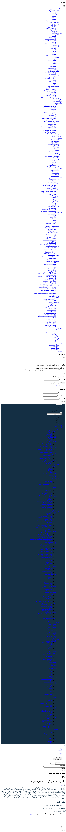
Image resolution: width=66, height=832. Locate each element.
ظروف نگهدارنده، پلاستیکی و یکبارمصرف (45, 293)
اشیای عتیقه (52, 74)
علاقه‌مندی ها (58, 426)
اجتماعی (60, 328)
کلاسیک (54, 160)
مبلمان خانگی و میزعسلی (49, 311)
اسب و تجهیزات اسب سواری (48, 96)
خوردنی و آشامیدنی (54, 296)
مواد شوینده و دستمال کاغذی (48, 256)
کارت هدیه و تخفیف (50, 39)
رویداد (57, 329)
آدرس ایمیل (61, 392)
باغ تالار (60, 343)
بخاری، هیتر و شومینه (50, 249)
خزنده (54, 61)
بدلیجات (54, 19)
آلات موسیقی (55, 75)
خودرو (57, 159)
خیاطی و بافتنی (55, 297)
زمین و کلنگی (52, 198)
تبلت (54, 116)
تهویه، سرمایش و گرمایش (52, 246)
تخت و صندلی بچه (51, 28)
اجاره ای (53, 162)
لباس (54, 13)
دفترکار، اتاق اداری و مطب (48, 191)
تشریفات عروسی (57, 101)
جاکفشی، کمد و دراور (50, 317)
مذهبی (54, 52)
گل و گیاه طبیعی (51, 243)
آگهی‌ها (60, 427)
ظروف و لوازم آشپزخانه (52, 285)
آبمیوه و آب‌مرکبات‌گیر (50, 279)
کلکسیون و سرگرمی (53, 71)
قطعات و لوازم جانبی (50, 112)
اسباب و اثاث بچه (51, 30)
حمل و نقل (56, 145)
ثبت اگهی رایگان (57, 759)
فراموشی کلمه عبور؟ (59, 385)
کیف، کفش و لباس (54, 10)
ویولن (54, 83)
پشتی (54, 224)
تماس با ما (59, 754)
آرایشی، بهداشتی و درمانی (52, 20)
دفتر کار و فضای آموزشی (49, 185)
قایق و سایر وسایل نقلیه (52, 167)
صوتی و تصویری (54, 122)
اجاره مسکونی (55, 202)
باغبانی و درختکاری (54, 151)
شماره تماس (61, 395)
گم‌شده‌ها (56, 338)
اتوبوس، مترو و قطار (50, 43)
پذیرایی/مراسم (55, 141)
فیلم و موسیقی (52, 124)
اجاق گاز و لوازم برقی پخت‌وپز (48, 284)
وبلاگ (60, 751)
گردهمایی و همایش (51, 332)
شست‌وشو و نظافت (53, 255)
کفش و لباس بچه (54, 22)
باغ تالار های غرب (54, 346)
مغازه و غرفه (52, 194)
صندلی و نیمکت (51, 310)
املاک (60, 177)
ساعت (54, 16)
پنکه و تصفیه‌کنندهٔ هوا (50, 253)
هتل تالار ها (56, 174)
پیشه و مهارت (55, 147)
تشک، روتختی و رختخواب (52, 226)
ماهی (54, 65)
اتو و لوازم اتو (52, 278)
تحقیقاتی (53, 337)
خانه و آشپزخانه (58, 212)
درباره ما (59, 753)
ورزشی (54, 42)
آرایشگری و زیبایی (54, 148)
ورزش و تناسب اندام (53, 86)
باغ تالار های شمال (54, 345)
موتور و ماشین (55, 139)
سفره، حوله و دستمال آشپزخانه (47, 287)
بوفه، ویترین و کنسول (50, 314)
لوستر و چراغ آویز (51, 322)
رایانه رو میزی (52, 110)
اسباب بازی (53, 25)
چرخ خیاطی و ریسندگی (49, 299)
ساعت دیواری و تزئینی (50, 237)
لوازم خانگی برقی (54, 265)
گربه (54, 58)
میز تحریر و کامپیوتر (50, 307)
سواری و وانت (52, 165)
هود (55, 267)
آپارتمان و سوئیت (51, 188)
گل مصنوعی (52, 241)
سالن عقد (59, 100)
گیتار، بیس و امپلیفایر (50, 84)
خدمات (60, 138)
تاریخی (54, 51)
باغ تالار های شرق (54, 348)
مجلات (54, 54)
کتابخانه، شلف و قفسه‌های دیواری (47, 316)
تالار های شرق (55, 170)
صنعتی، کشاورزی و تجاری (49, 192)
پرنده (54, 63)
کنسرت (54, 36)
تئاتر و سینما (52, 37)
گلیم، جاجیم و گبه (51, 223)
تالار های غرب (55, 171)
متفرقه (60, 351)
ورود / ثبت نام (58, 424)
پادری (54, 220)
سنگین (54, 163)
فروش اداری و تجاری (53, 206)
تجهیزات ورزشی (51, 93)
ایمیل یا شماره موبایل (59, 376)
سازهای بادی (52, 77)
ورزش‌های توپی (51, 87)
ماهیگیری (53, 92)
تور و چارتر (56, 45)
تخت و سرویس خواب (50, 319)
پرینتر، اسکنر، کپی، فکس (49, 107)
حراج (54, 331)
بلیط (58, 34)
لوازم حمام (53, 262)
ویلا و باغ (53, 186)
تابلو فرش (53, 217)
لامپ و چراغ (52, 326)
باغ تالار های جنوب (54, 349)
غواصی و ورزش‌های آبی (49, 90)
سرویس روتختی (51, 230)
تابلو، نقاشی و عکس (50, 238)
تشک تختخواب (52, 229)
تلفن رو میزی (55, 135)
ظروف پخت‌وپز (51, 294)
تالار (61, 168)
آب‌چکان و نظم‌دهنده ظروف (48, 288)
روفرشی (53, 218)
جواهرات (53, 17)
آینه (55, 235)
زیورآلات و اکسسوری (53, 14)
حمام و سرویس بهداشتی (52, 261)
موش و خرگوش (51, 60)
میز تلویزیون (52, 305)
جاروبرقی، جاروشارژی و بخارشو (47, 276)
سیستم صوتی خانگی (50, 128)
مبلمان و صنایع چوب (53, 302)
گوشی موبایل (52, 115)
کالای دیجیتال (58, 103)
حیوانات (57, 57)
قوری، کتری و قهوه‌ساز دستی (48, 290)
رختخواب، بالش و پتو (50, 227)
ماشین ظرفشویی (51, 275)
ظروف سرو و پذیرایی (50, 291)
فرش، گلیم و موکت (53, 214)
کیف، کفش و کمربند (50, 11)
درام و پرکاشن (52, 81)
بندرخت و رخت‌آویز (51, 259)
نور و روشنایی (55, 320)
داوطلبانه (56, 335)
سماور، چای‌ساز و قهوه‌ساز (48, 282)
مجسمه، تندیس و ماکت (49, 240)
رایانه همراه (53, 109)
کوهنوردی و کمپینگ (50, 89)
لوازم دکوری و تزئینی (53, 232)
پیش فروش (52, 180)
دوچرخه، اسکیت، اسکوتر (52, 55)
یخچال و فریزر (52, 270)
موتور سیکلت (55, 157)
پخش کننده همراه (51, 127)
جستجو (63, 768)
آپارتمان (54, 197)
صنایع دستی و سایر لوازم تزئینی (47, 244)
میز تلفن (53, 303)
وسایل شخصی (58, 8)
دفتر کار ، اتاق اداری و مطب (48, 209)
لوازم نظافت (52, 258)
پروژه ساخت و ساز (54, 179)
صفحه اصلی (59, 748)
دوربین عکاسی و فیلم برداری (48, 125)
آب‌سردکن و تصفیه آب (50, 272)
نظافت (57, 150)
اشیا (55, 342)
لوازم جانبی (53, 66)
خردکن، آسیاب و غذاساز (49, 281)
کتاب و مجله (55, 46)
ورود (64, 382)
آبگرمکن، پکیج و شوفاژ (50, 247)
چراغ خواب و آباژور (50, 323)
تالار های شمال (55, 176)
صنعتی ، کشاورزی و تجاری (48, 211)
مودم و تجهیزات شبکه (50, 106)
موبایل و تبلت (55, 113)
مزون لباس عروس (57, 136)
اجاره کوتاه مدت (54, 183)
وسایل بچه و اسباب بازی (52, 23)
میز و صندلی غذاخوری (50, 313)
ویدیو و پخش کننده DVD (49, 130)
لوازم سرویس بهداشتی (50, 264)
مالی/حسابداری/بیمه (53, 144)
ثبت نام (63, 401)
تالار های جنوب (55, 173)
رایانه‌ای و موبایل (54, 142)
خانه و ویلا (53, 200)
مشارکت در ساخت (50, 182)
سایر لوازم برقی (51, 268)
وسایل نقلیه (59, 154)
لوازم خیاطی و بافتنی (50, 300)
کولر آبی (53, 250)
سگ (55, 69)
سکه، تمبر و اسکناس (50, 72)
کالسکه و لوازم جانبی (50, 26)
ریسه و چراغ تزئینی (50, 325)
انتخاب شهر (58, 404)
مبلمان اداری (52, 308)
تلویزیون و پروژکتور (50, 131)
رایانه (57, 104)
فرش (54, 215)
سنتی (54, 80)
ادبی (54, 49)
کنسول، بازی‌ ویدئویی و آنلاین (51, 121)
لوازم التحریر (55, 31)
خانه (64, 762)
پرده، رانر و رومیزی (50, 233)
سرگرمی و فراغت (57, 33)
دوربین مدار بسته (51, 133)
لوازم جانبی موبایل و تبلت (49, 118)
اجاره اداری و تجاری (53, 189)
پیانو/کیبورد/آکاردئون (50, 78)
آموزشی (53, 48)
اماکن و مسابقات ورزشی (49, 40)
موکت (54, 221)
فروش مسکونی (54, 195)
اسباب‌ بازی (56, 98)
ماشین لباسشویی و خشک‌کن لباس (46, 273)
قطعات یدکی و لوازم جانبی (52, 156)
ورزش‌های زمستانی (50, 95)
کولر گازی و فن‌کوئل (50, 252)
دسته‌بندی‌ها (58, 757)
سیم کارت (53, 119)
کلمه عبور (62, 379)
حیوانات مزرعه (52, 68)
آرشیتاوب (32, 814)
